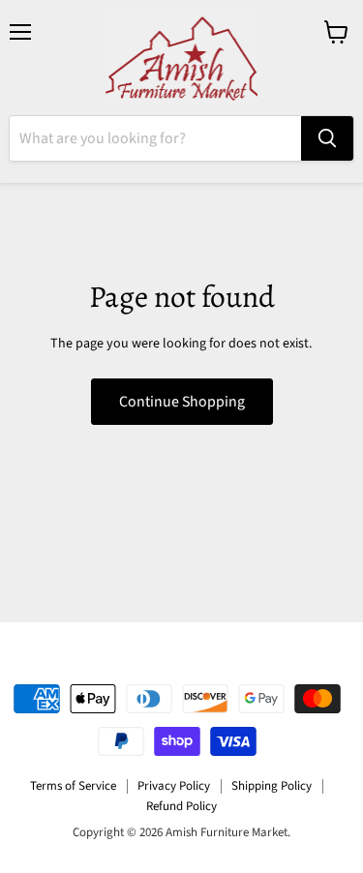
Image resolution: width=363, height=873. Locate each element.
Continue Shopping (182, 401)
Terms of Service (73, 786)
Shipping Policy (271, 786)
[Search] (327, 138)
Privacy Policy (173, 786)
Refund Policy (181, 806)
